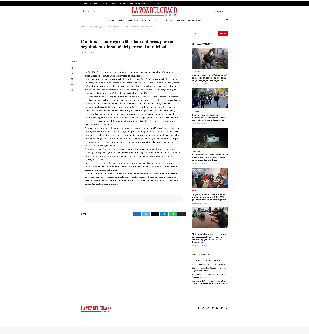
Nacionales (133, 20)
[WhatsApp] (72, 90)
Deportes (180, 20)
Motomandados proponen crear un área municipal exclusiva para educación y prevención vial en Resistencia (209, 238)
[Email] (72, 79)
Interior (157, 20)
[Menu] (227, 20)
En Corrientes (202, 254)
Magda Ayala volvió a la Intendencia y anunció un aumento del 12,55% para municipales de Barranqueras (209, 197)
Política (121, 20)
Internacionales (194, 20)
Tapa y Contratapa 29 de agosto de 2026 (208, 264)
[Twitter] (72, 73)
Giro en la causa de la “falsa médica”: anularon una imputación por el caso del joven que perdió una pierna (210, 78)
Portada (83, 27)
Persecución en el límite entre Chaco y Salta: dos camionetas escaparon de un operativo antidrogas (210, 157)
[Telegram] (72, 84)
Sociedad (145, 20)
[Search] (223, 20)
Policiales (168, 20)
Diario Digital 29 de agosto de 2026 (206, 260)
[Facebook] (72, 68)
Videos (111, 20)
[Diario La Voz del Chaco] (154, 11)
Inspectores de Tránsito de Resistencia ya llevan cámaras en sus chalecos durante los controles (131, 3)
